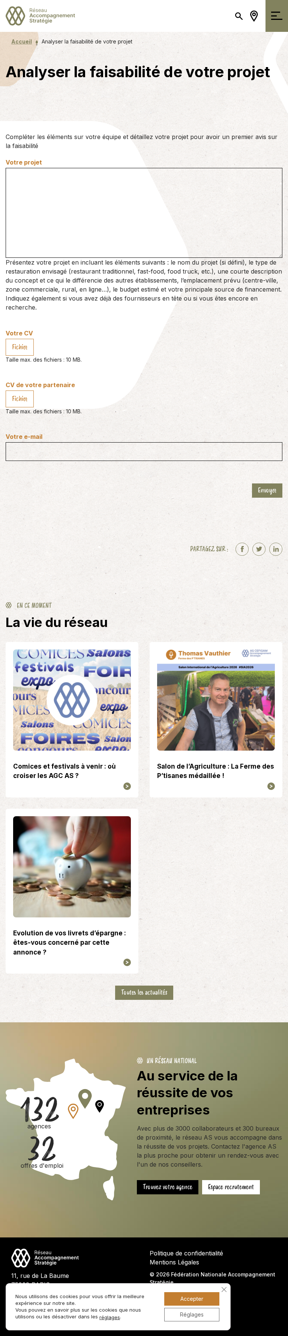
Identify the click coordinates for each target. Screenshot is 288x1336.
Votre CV (19, 333)
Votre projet (24, 162)
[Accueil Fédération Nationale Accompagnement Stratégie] (40, 15)
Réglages (192, 1314)
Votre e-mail (24, 436)
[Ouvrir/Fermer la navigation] (277, 16)
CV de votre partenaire (40, 385)
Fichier (19, 347)
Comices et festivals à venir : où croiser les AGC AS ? (64, 771)
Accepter (191, 1299)
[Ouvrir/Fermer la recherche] (238, 16)
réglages (109, 1317)
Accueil (21, 41)
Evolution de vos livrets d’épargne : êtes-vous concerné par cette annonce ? (69, 942)
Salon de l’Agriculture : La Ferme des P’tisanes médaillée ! (215, 771)
